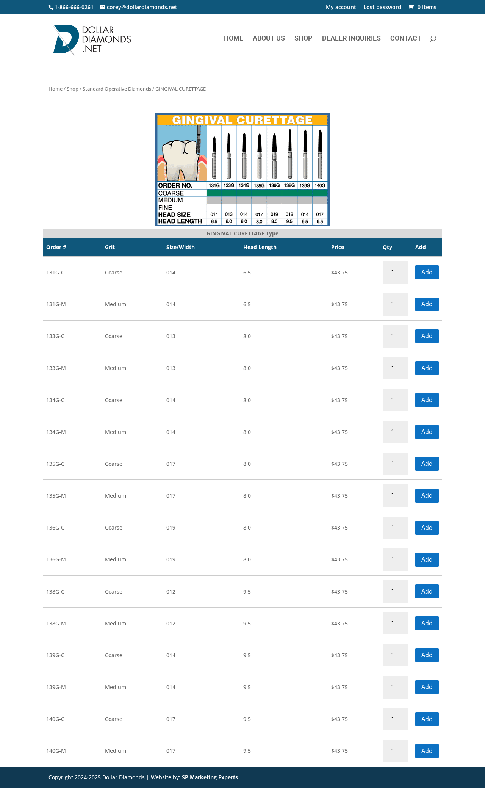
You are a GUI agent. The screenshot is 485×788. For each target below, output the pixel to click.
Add (427, 272)
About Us (269, 39)
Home (233, 39)
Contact (405, 39)
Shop (303, 39)
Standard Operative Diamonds (117, 88)
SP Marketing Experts (210, 777)
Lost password (382, 8)
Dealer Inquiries (351, 39)
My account (341, 8)
